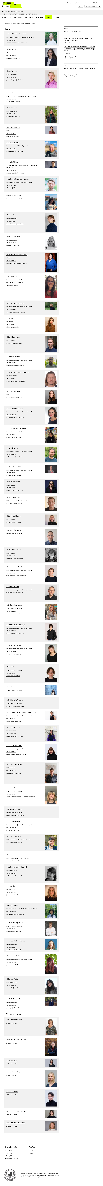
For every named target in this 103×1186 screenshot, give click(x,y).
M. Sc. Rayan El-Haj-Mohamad (16, 254)
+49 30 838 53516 (11, 434)
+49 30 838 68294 (11, 309)
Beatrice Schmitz (12, 788)
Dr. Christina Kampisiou (14, 408)
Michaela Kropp (11, 71)
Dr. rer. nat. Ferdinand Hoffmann (17, 372)
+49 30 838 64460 (11, 488)
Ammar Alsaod (11, 93)
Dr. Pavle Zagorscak (13, 999)
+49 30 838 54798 (11, 631)
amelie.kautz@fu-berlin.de (13, 437)
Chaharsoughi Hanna (13, 195)
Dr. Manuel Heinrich (13, 357)
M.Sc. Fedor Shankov (13, 836)
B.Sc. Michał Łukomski (14, 530)
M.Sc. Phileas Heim (13, 337)
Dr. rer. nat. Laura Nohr (14, 645)
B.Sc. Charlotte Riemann (14, 700)
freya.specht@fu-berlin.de (13, 861)
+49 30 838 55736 (11, 40)
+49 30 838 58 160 (11, 99)
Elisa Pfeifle (10, 667)
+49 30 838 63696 (11, 752)
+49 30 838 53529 (11, 794)
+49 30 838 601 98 (11, 324)
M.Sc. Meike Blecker (13, 127)
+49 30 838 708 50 (11, 134)
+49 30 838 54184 (11, 473)
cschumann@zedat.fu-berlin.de (15, 815)
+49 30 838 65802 (11, 378)
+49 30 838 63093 (11, 454)
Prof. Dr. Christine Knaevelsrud (16, 34)
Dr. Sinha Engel (11, 1060)
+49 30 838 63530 (11, 114)
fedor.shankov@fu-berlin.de (14, 842)
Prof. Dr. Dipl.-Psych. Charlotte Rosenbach (21, 712)
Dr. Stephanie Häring (13, 318)
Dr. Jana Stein (11, 886)
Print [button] (31, 1150)
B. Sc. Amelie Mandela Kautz (16, 428)
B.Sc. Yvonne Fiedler (13, 276)
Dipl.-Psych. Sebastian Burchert (17, 179)
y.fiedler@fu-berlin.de (12, 285)
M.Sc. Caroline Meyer (13, 550)
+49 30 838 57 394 (11, 770)
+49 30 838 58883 (11, 170)
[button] (80, 6)
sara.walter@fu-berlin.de (13, 988)
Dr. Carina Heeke (12, 1091)
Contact (57, 17)
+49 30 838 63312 (11, 556)
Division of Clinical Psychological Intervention (19, 14)
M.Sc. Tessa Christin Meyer (15, 567)
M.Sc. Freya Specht (13, 855)
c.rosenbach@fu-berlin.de (13, 721)
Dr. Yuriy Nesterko (12, 586)
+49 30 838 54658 (11, 77)
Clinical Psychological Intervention (21, 23)
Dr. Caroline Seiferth (13, 821)
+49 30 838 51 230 (11, 892)
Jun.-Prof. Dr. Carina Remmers (16, 1111)
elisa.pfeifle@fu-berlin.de (13, 676)
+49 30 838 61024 (11, 873)
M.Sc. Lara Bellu (11, 108)
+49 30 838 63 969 (11, 911)
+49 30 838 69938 (11, 985)
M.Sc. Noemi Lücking (13, 516)
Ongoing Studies (15, 17)
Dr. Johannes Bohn (12, 142)
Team (48, 17)
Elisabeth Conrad (12, 215)
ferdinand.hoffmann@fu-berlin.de (15, 381)
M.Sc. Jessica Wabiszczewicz (16, 956)
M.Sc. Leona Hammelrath (15, 303)
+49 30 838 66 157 (11, 827)
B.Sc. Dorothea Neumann (15, 605)
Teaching (39, 17)
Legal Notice (77, 3)
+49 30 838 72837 (11, 221)
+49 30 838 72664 (11, 929)
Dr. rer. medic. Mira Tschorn (15, 941)
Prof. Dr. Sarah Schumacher (15, 1122)
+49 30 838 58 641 (11, 651)
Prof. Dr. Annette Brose (14, 1020)
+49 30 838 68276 (11, 611)
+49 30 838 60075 (11, 363)
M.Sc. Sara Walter (12, 979)
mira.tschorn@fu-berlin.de (13, 950)
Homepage (70, 3)
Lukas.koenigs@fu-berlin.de (14, 503)
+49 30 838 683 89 (11, 261)
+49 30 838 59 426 (11, 962)
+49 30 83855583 (10, 947)
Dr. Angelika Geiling (13, 1072)
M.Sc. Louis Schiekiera (14, 764)
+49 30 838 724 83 (11, 243)
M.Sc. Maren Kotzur (13, 482)
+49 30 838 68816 (11, 573)
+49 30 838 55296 (11, 55)
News (4, 17)
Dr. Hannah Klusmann (14, 467)
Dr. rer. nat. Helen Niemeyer (15, 624)
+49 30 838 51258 (11, 718)
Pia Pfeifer (10, 687)
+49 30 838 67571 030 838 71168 (14, 282)
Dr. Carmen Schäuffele (14, 745)
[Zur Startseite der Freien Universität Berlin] (13, 5)
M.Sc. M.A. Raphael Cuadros (16, 1040)
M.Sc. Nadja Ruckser (13, 727)
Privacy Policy (85, 3)
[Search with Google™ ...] (99, 6)
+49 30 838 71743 (11, 148)
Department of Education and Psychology (12, 11)
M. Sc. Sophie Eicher (13, 237)
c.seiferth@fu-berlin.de (12, 830)
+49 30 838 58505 (11, 673)
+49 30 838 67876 (11, 733)
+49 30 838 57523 (11, 185)
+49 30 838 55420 (11, 414)
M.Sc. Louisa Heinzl (13, 391)
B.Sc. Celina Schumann (14, 809)
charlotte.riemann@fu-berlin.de (15, 706)
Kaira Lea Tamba (12, 905)
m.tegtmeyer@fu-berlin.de (13, 931)
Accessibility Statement (95, 3)
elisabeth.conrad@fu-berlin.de (14, 224)
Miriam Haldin (11, 49)
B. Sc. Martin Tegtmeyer (14, 923)
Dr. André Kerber (12, 448)
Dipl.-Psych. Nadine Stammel (16, 867)
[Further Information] (51, 38)
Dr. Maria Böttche (12, 162)
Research (29, 17)
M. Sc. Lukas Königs (13, 497)
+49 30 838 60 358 (11, 1005)
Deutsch (32, 1153)
